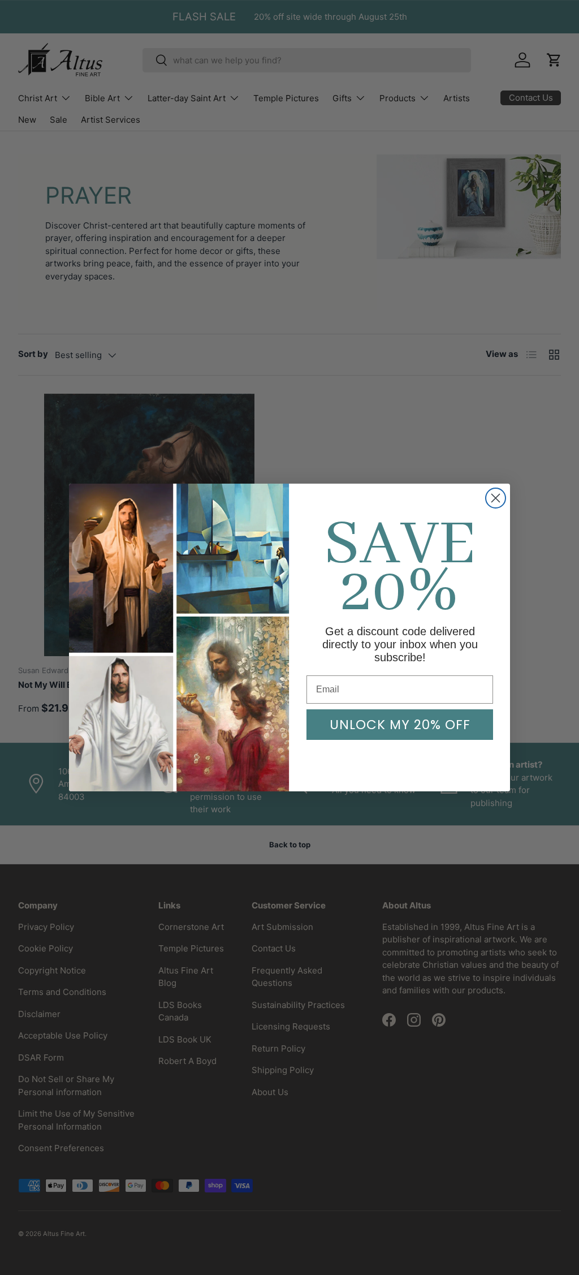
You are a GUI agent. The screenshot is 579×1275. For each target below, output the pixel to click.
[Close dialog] (495, 498)
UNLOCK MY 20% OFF (400, 725)
